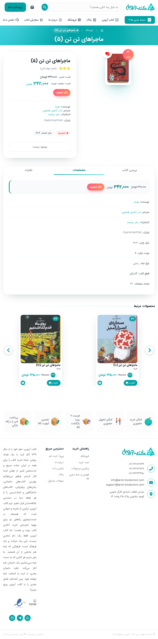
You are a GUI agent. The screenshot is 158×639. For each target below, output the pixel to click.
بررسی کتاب (129, 170)
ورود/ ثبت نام (56, 456)
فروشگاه (89, 30)
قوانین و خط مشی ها (79, 476)
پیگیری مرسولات (80, 468)
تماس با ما (58, 468)
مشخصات (79, 170)
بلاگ (61, 475)
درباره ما (59, 462)
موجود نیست (40, 147)
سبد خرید (84, 462)
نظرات (28, 170)
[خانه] (102, 30)
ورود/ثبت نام (15, 7)
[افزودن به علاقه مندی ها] (107, 53)
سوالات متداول (56, 481)
